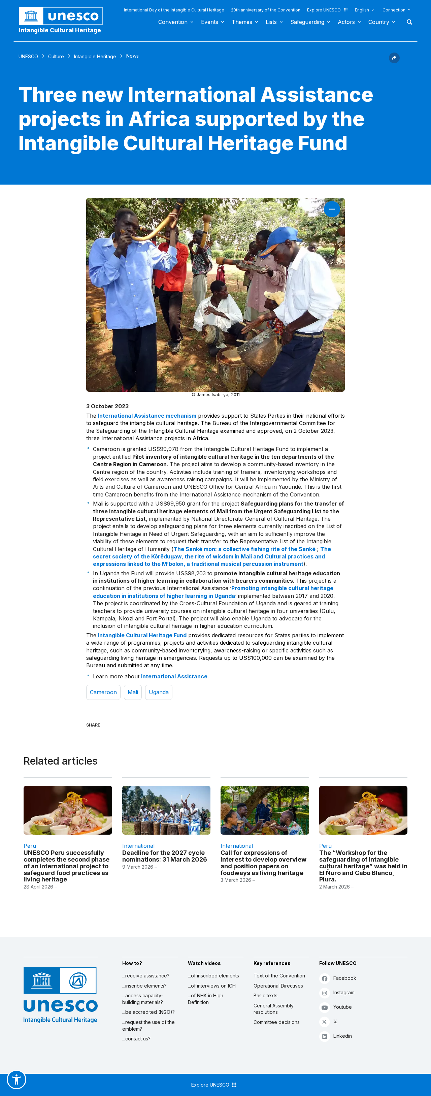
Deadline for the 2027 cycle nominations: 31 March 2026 (164, 856)
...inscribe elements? (144, 986)
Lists (271, 22)
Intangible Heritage (95, 56)
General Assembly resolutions (274, 1009)
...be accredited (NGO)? (148, 1012)
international (138, 845)
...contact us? (136, 1038)
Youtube (342, 1007)
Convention (173, 22)
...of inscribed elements (213, 975)
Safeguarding (307, 22)
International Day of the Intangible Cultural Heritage (174, 9)
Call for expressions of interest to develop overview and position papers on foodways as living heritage (263, 862)
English (362, 9)
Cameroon (103, 692)
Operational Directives (278, 986)
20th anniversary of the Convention (265, 9)
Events (209, 22)
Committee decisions (277, 1022)
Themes (242, 22)
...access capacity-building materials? (142, 999)
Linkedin (342, 1036)
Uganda (159, 692)
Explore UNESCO (324, 9)
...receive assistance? (145, 975)
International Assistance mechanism (147, 415)
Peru (30, 845)
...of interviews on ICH (212, 986)
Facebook (344, 978)
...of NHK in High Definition (205, 999)
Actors (346, 22)
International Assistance (174, 676)
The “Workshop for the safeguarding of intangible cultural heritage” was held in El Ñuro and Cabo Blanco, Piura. (363, 866)
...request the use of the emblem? (148, 1025)
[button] (394, 61)
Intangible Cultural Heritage (60, 30)
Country (378, 22)
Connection (394, 9)
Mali (133, 692)
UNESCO (28, 56)
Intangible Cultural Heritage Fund (142, 635)
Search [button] (407, 22)
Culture (56, 56)
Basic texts (265, 995)
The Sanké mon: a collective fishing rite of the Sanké (244, 549)
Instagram (344, 992)
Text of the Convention (279, 975)
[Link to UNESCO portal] (64, 16)
